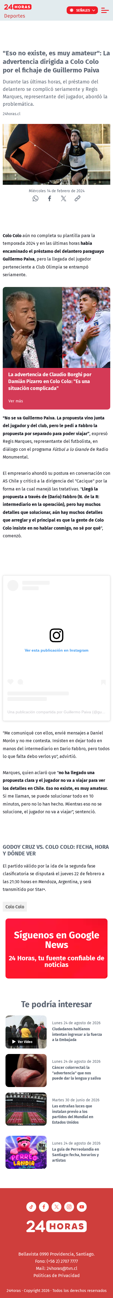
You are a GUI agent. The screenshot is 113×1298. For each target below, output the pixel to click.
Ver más (16, 401)
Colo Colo (14, 906)
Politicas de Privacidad (56, 1275)
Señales (83, 10)
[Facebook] (49, 198)
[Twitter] (63, 198)
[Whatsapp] (35, 198)
